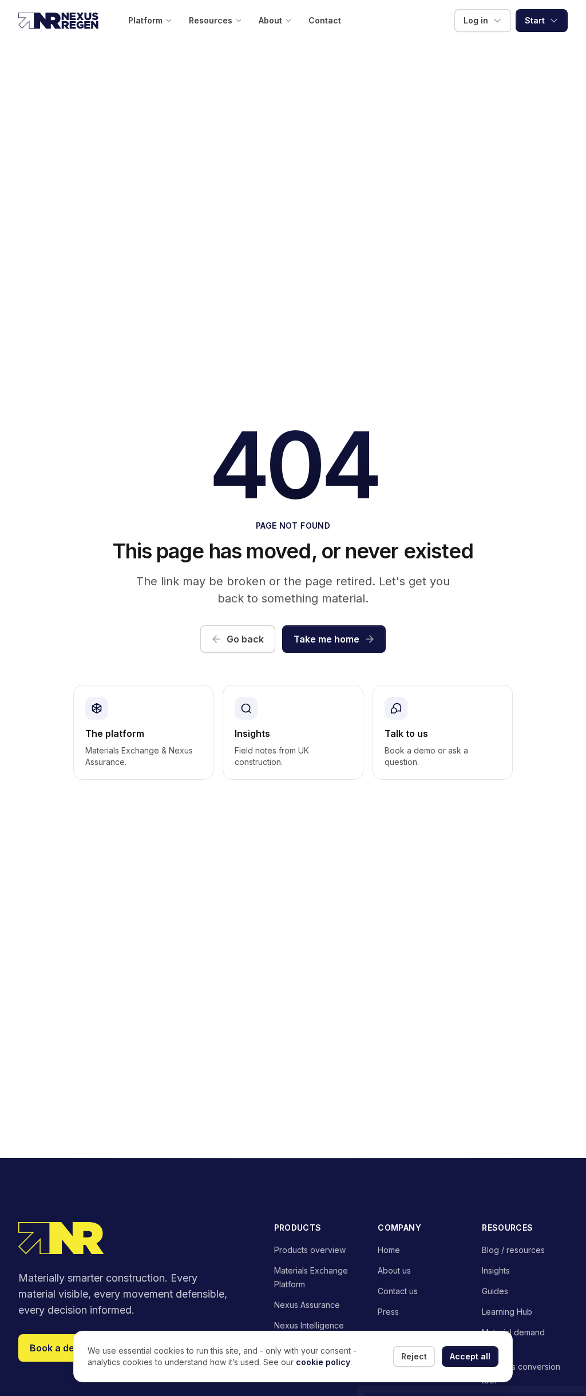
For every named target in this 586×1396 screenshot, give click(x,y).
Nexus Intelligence (309, 1325)
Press (388, 1311)
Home (389, 1250)
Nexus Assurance (307, 1305)
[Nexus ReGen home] (58, 21)
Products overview (310, 1250)
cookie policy (323, 1362)
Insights (496, 1270)
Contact (324, 20)
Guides (495, 1291)
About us (394, 1270)
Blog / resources (513, 1250)
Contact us (398, 1291)
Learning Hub (507, 1311)
